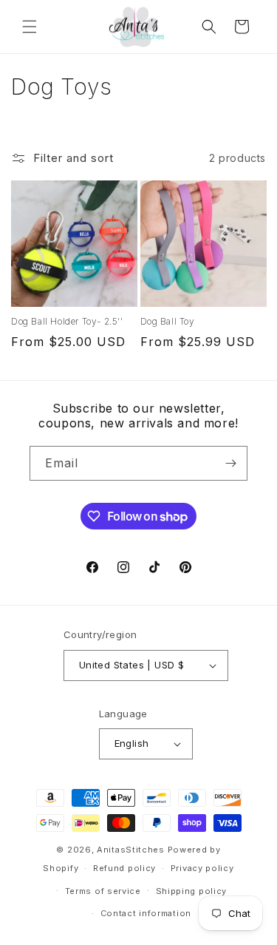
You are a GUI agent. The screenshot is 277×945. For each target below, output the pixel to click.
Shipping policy (192, 891)
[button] (29, 26)
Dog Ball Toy (167, 321)
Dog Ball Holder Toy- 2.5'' (67, 321)
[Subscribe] (230, 463)
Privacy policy (202, 868)
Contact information (145, 913)
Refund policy (124, 868)
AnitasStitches (131, 849)
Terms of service (103, 891)
